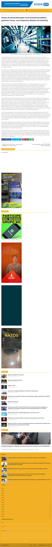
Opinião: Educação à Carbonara (16, 374)
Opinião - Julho (11, 385)
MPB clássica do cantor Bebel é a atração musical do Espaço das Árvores (26, 418)
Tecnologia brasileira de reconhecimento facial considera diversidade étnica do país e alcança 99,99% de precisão (29, 463)
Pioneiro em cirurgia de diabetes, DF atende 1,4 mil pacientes (23, 391)
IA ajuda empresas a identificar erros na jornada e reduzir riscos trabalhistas (25, 446)
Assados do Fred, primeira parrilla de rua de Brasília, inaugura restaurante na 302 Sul (29, 396)
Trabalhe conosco (42, 545)
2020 (26, 502)
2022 (26, 507)
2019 (26, 500)
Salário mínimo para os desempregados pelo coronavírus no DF (23, 412)
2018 (26, 497)
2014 (26, 488)
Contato (49, 545)
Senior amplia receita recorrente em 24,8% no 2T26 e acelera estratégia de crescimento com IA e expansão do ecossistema (26, 474)
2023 (26, 509)
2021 (26, 504)
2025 (26, 514)
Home (31, 545)
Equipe (35, 545)
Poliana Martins (5, 23)
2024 (26, 512)
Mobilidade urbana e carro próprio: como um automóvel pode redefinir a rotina (27, 468)
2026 (26, 516)
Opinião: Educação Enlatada (15, 380)
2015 (26, 490)
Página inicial (4, 15)
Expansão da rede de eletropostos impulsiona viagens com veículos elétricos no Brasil (29, 479)
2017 (26, 495)
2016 (26, 493)
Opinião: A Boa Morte (13, 401)
